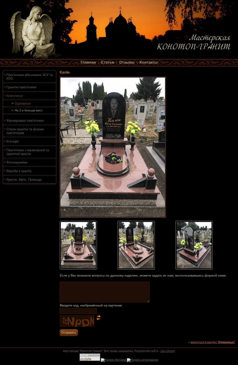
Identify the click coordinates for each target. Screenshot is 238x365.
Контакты (149, 62)
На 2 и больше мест (29, 110)
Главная (88, 62)
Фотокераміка (17, 162)
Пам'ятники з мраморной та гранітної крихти (28, 152)
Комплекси (15, 96)
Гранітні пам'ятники (21, 87)
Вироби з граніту (19, 171)
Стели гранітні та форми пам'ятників (25, 131)
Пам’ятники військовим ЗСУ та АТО (30, 76)
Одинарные (23, 103)
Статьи (107, 62)
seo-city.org (168, 351)
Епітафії (13, 141)
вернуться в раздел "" (213, 342)
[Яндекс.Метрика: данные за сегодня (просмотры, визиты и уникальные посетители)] (113, 360)
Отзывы (127, 62)
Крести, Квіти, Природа (24, 179)
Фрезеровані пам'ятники (25, 120)
